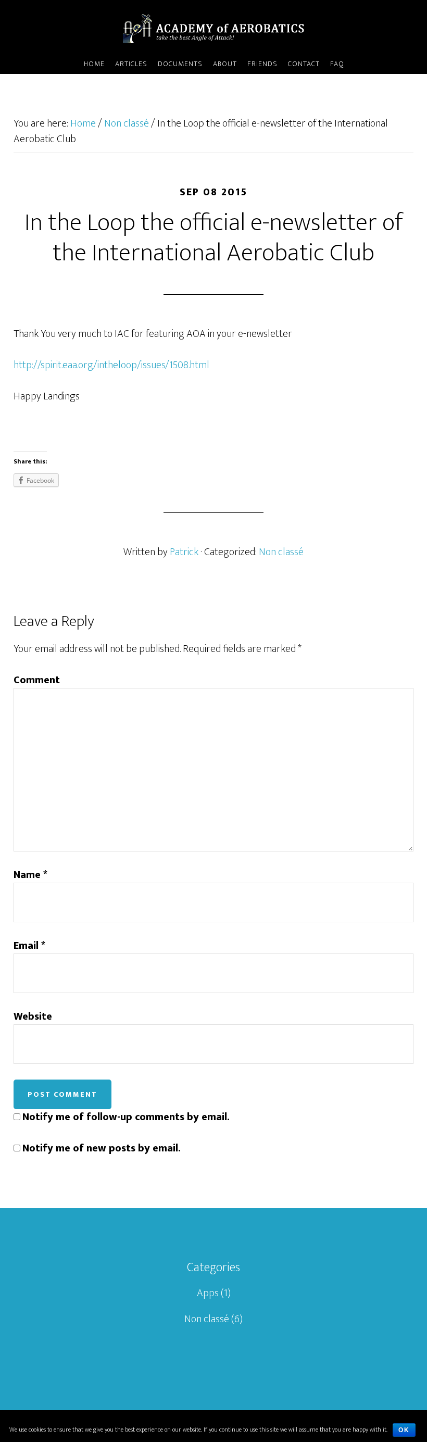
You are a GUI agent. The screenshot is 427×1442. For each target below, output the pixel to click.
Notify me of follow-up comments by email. (126, 1117)
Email (29, 946)
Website (33, 1016)
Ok (404, 1430)
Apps (208, 1293)
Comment (37, 680)
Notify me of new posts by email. (101, 1148)
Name (30, 875)
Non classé (281, 552)
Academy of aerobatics (213, 27)
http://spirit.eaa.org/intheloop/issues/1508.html (111, 365)
